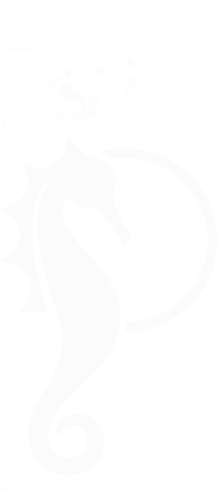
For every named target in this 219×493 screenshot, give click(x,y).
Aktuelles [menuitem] (16, 30)
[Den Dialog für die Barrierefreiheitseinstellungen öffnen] (5, 489)
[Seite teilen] (5, 38)
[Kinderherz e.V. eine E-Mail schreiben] (17, 38)
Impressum (44, 481)
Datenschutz (63, 481)
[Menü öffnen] (3, 4)
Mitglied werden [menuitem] (21, 27)
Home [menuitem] (14, 11)
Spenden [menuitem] (16, 23)
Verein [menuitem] (14, 19)
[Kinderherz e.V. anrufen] (12, 38)
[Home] (4, 124)
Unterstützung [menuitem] (19, 15)
